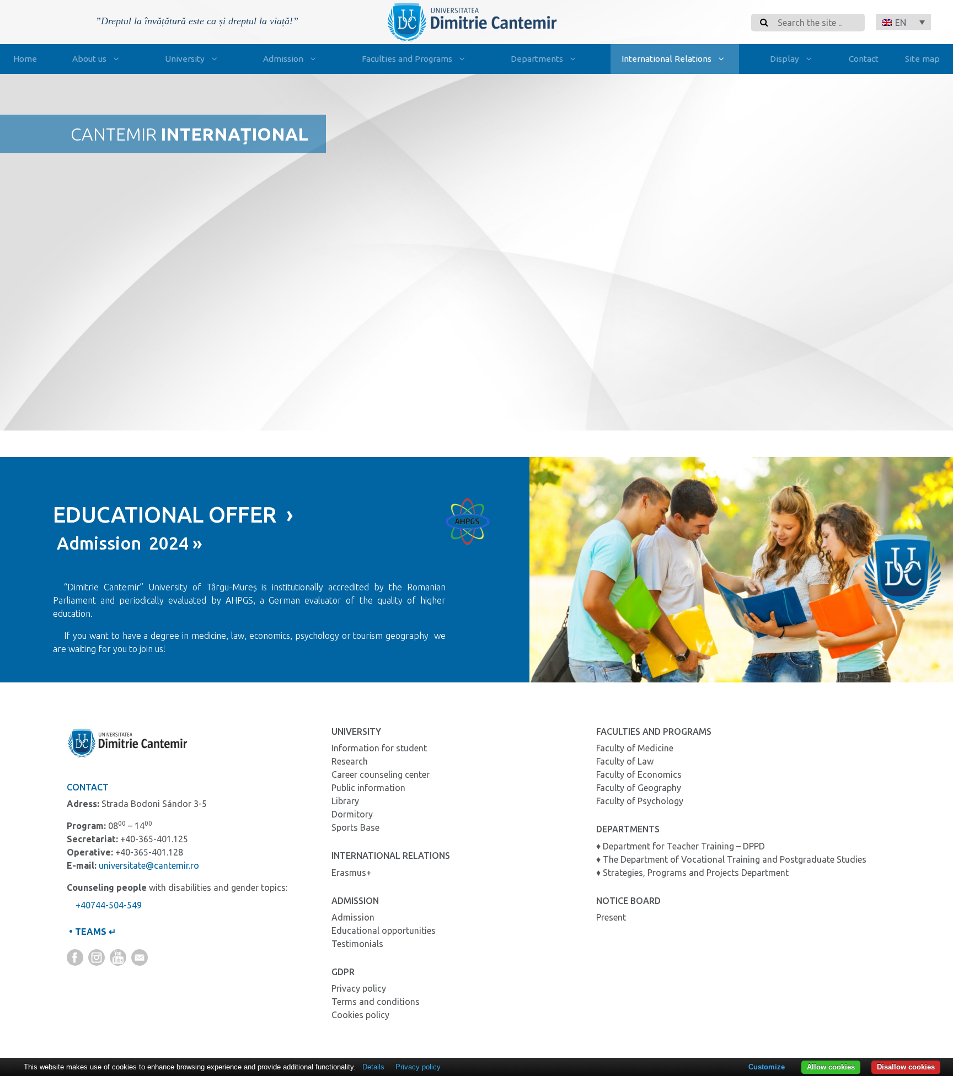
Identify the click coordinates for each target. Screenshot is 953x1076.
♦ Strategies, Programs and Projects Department (692, 873)
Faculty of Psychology (639, 801)
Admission (283, 58)
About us (89, 58)
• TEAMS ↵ (91, 932)
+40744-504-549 (109, 905)
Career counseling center (380, 774)
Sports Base (355, 827)
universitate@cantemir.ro (149, 865)
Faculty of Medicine (634, 748)
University (185, 58)
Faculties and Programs (407, 58)
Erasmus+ (351, 873)
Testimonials (357, 944)
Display (784, 58)
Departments (537, 58)
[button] (903, 22)
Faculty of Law (625, 761)
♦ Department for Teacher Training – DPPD (680, 846)
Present (611, 917)
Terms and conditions (375, 1002)
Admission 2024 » (127, 543)
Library (345, 801)
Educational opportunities (383, 930)
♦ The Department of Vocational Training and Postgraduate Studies (731, 859)
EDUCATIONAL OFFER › (173, 514)
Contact (864, 58)
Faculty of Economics (639, 774)
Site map (922, 58)
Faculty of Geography (638, 788)
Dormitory (352, 814)
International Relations (666, 58)
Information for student (379, 748)
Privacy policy (358, 988)
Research (349, 761)
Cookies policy (360, 1015)
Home (25, 58)
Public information (368, 788)
